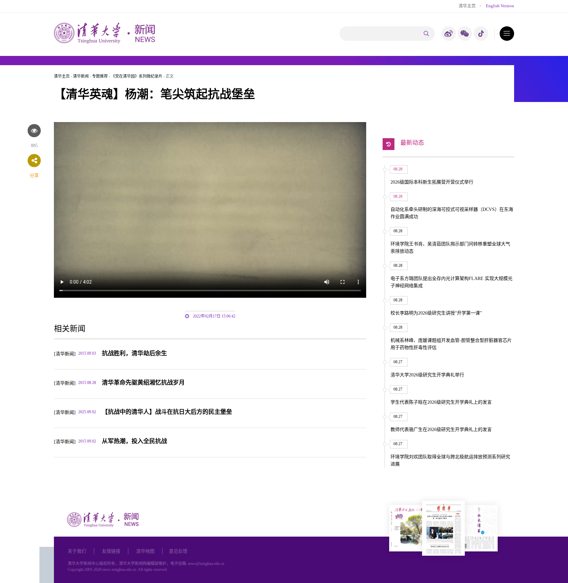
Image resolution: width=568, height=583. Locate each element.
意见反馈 (178, 551)
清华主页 (467, 5)
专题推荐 (100, 76)
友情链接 (111, 551)
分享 (34, 175)
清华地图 (145, 551)
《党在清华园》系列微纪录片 (136, 76)
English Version (500, 5)
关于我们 (77, 551)
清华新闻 (81, 76)
